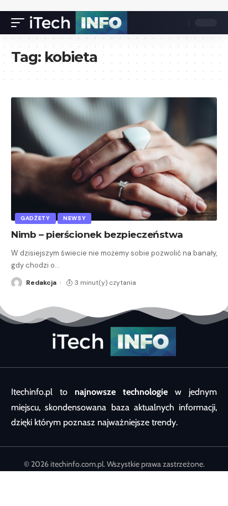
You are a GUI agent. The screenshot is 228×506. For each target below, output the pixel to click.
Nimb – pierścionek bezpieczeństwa (97, 234)
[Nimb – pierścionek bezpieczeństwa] (114, 159)
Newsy (74, 218)
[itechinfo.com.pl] (78, 22)
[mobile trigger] (20, 22)
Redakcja (41, 282)
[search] (177, 22)
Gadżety (35, 218)
